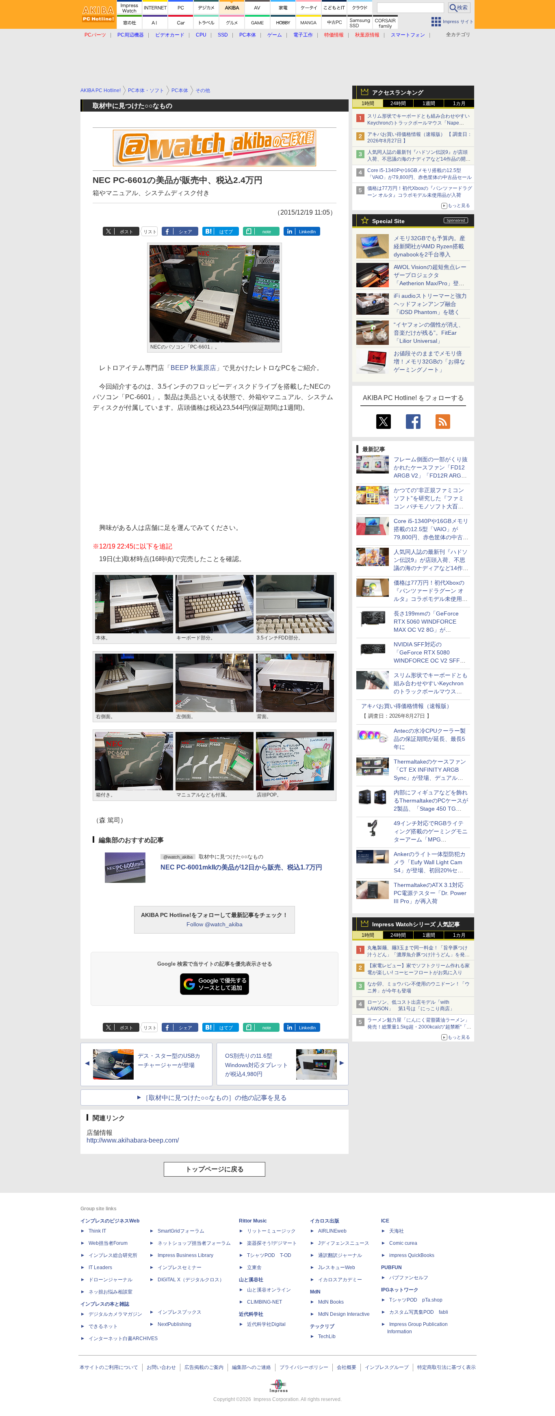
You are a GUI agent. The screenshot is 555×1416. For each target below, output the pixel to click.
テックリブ (322, 1326)
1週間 (429, 103)
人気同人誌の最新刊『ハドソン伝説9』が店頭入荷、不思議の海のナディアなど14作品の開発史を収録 (418, 159)
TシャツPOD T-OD (269, 1255)
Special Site (388, 221)
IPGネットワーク (399, 1290)
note (266, 231)
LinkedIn (307, 231)
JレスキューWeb (336, 1267)
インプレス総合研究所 (113, 1255)
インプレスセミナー (180, 1267)
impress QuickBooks (411, 1255)
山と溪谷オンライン (269, 1290)
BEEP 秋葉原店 (193, 367)
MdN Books (331, 1302)
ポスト (126, 231)
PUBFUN (391, 1267)
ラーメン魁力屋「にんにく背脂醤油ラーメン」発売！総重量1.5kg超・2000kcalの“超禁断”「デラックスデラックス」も (419, 1027)
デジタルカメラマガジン (115, 1314)
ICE (385, 1221)
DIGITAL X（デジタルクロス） (191, 1280)
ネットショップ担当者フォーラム (194, 1243)
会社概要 (346, 1367)
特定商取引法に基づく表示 (446, 1367)
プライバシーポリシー (304, 1367)
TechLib (327, 1336)
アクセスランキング (397, 92)
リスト (150, 231)
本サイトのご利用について (109, 1367)
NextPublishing (174, 1324)
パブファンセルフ (408, 1277)
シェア (185, 231)
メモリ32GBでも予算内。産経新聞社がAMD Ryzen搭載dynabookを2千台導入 (429, 246)
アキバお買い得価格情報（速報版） (406, 706)
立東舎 (254, 1267)
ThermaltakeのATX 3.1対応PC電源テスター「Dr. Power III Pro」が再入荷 (430, 893)
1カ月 (459, 103)
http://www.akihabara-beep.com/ (133, 1140)
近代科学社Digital (266, 1324)
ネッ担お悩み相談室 (110, 1292)
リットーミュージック (271, 1231)
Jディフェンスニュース (343, 1243)
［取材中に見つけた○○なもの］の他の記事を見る (214, 1097)
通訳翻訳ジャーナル (340, 1255)
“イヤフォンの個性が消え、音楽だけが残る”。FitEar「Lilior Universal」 (429, 332)
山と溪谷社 (251, 1280)
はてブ (226, 231)
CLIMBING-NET (264, 1302)
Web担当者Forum (108, 1243)
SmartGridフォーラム (181, 1231)
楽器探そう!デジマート (272, 1243)
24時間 (398, 103)
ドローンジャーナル (110, 1280)
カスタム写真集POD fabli (418, 1312)
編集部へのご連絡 (251, 1367)
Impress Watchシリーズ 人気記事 (416, 924)
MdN (315, 1292)
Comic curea (403, 1243)
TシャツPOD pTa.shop (415, 1300)
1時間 (368, 103)
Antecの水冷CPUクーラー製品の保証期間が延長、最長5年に (430, 738)
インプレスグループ (387, 1367)
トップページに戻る (214, 1169)
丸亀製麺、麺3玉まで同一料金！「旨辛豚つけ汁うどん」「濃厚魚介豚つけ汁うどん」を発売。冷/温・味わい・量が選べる (417, 954)
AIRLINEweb (332, 1231)
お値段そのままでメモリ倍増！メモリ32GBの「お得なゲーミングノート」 (429, 361)
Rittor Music (253, 1221)
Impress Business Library (185, 1255)
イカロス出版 (324, 1221)
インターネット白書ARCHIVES (123, 1338)
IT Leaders (100, 1267)
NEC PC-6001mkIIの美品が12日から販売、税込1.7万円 (241, 867)
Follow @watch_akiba (214, 924)
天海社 (396, 1231)
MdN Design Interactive (344, 1314)
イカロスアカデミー (340, 1280)
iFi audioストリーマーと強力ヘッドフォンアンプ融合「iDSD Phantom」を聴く (430, 304)
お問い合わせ (161, 1367)
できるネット (103, 1326)
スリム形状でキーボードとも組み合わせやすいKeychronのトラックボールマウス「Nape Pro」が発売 (418, 123)
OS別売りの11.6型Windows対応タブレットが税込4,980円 (256, 1065)
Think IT (97, 1231)
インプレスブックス (180, 1312)
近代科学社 (251, 1314)
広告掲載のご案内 (203, 1367)
